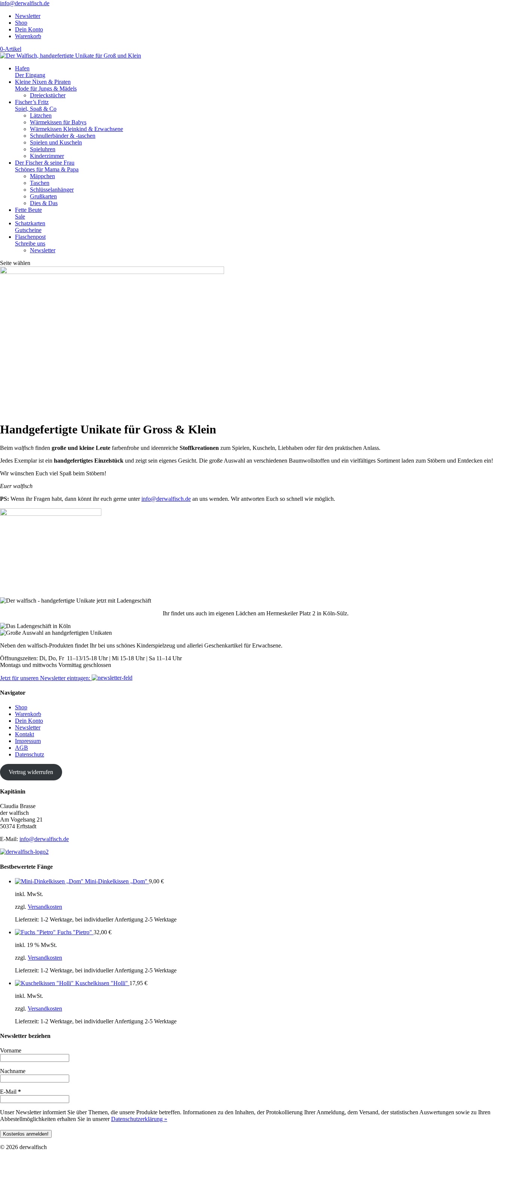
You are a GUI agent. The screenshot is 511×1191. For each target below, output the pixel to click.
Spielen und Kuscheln (56, 142)
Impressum (28, 741)
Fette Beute (28, 213)
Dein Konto (29, 29)
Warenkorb (28, 36)
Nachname (12, 1071)
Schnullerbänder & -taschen (62, 135)
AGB (21, 747)
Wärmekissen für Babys (58, 122)
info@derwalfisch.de (166, 499)
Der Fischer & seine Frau (47, 166)
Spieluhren (42, 149)
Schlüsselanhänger (52, 189)
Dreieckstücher (47, 95)
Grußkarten (43, 196)
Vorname (10, 1050)
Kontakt (24, 734)
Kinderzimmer (47, 156)
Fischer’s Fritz (35, 105)
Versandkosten (45, 907)
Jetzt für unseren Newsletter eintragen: (46, 678)
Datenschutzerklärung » (139, 1119)
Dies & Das (44, 203)
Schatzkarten (30, 226)
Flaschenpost (30, 240)
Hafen (30, 71)
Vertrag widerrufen (31, 772)
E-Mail (10, 1091)
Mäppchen (42, 176)
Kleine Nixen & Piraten (46, 85)
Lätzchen (41, 115)
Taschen (39, 183)
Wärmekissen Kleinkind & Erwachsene (76, 129)
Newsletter (27, 16)
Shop (21, 22)
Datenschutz (29, 754)
